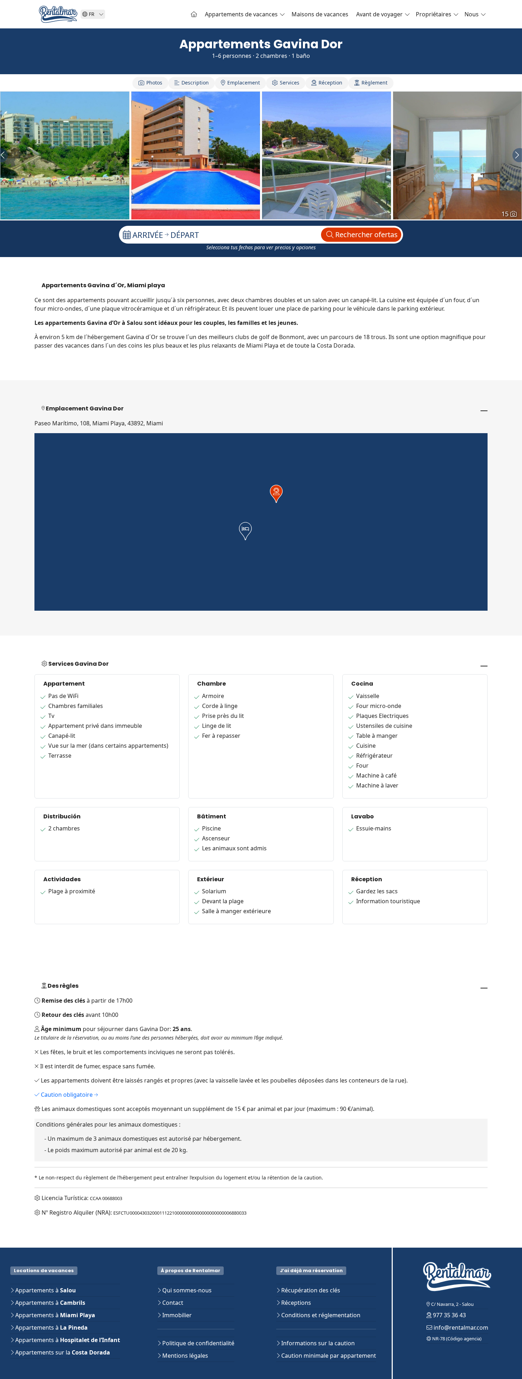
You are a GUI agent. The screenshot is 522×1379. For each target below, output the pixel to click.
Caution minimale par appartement (328, 1355)
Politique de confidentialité (197, 1343)
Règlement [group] (374, 82)
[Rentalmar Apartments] (194, 14)
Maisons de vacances (320, 14)
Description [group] (195, 82)
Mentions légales (184, 1355)
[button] (245, 531)
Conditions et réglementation (320, 1315)
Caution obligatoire (66, 1095)
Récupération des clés (310, 1290)
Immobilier (176, 1315)
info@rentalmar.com (460, 1327)
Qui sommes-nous (186, 1290)
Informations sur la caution (317, 1343)
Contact (172, 1303)
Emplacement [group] (243, 82)
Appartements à (45, 1290)
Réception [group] (330, 82)
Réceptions (295, 1303)
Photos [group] (154, 82)
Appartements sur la (62, 1352)
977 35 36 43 (448, 1315)
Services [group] (289, 82)
